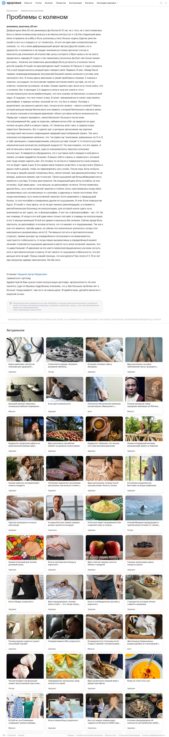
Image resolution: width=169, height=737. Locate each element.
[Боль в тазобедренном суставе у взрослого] (104, 593)
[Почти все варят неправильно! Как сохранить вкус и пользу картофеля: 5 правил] (104, 514)
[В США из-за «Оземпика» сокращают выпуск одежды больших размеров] (25, 712)
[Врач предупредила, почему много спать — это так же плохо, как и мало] (64, 593)
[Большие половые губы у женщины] (104, 355)
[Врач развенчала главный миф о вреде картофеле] (104, 672)
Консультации (12, 11)
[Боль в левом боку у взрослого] (64, 712)
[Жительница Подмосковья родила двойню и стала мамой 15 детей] (143, 632)
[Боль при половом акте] (64, 395)
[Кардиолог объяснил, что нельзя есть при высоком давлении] (104, 435)
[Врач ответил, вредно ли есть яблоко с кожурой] (104, 553)
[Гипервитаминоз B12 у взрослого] (64, 632)
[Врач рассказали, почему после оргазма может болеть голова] (104, 474)
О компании (11, 735)
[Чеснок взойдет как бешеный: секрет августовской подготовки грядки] (25, 672)
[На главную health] (13, 3)
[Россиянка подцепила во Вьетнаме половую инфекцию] (143, 474)
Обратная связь (110, 735)
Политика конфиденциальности (153, 735)
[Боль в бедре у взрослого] (25, 593)
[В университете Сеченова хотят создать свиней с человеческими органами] (104, 632)
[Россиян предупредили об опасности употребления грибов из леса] (143, 712)
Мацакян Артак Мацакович (32, 274)
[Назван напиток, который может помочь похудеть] (25, 474)
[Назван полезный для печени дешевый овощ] (25, 553)
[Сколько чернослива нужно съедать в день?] (143, 553)
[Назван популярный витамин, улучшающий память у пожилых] (143, 435)
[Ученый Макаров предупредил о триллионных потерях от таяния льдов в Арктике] (143, 514)
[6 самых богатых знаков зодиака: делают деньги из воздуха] (64, 514)
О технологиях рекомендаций (129, 735)
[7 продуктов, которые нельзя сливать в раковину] (143, 593)
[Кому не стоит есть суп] (143, 672)
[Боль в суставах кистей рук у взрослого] (64, 553)
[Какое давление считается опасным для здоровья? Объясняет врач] (25, 355)
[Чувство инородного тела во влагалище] (25, 514)
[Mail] (3, 3)
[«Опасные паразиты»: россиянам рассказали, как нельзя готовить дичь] (64, 474)
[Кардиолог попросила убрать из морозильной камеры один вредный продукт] (25, 435)
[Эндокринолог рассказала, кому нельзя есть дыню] (64, 672)
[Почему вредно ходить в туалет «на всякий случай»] (25, 632)
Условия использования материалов (89, 735)
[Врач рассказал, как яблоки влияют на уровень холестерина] (64, 435)
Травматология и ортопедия (32, 11)
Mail (3, 735)
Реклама (21, 735)
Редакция (70, 735)
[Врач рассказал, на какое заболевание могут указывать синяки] (143, 355)
